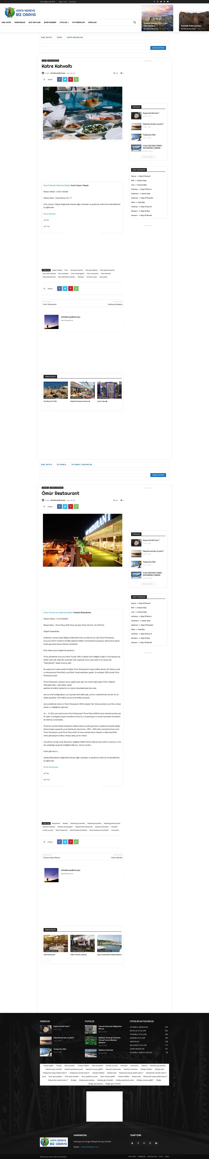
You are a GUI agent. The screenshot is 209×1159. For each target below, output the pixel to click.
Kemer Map (146, 193)
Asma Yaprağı (102, 401)
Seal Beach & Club (50, 401)
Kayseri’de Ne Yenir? (151, 113)
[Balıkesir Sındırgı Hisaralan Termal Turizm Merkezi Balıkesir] (91, 1041)
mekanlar (81, 277)
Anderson (134, 193)
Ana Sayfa (46, 37)
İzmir (66, 270)
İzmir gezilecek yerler (107, 270)
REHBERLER (142, 1156)
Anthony (134, 189)
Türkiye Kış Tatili (149, 135)
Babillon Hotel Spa (106, 1050)
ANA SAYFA (132, 1156)
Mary (133, 202)
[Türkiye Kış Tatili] (136, 137)
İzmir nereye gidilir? (78, 273)
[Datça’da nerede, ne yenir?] (136, 126)
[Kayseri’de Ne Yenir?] (136, 115)
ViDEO (167, 1156)
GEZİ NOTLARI (152, 1156)
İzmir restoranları (93, 273)
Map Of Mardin (146, 215)
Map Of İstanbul (147, 198)
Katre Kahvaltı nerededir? (66, 277)
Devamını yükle (147, 157)
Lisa (132, 185)
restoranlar (103, 277)
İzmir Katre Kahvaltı (49, 273)
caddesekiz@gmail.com (90, 1147)
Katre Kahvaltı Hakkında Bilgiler (57, 185)
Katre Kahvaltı (50, 214)
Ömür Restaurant (49, 304)
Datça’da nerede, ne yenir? (153, 124)
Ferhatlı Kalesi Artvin (191, 26)
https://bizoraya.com (67, 320)
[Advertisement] (85, 12)
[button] (134, 22)
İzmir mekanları (63, 273)
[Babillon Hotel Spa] (91, 1053)
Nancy (133, 176)
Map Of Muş (145, 211)
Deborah (134, 198)
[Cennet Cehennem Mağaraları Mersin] (91, 1029)
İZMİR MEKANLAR (75, 37)
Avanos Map (142, 185)
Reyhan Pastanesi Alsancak (80, 401)
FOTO (161, 1156)
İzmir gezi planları (92, 270)
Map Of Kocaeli (144, 176)
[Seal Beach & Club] (56, 390)
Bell (132, 180)
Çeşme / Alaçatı (57, 270)
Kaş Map (141, 202)
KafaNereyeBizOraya (151, 29)
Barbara (134, 211)
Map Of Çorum (146, 207)
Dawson (134, 215)
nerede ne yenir (91, 277)
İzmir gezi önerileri (76, 270)
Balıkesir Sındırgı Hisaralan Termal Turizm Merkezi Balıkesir (109, 1040)
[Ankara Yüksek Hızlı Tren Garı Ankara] (157, 18)
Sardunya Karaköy (115, 304)
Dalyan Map (141, 180)
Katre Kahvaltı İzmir (49, 277)
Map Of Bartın (146, 189)
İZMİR (59, 37)
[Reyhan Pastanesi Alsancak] (82, 390)
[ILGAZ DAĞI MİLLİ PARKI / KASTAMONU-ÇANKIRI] (136, 148)
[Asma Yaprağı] (109, 390)
